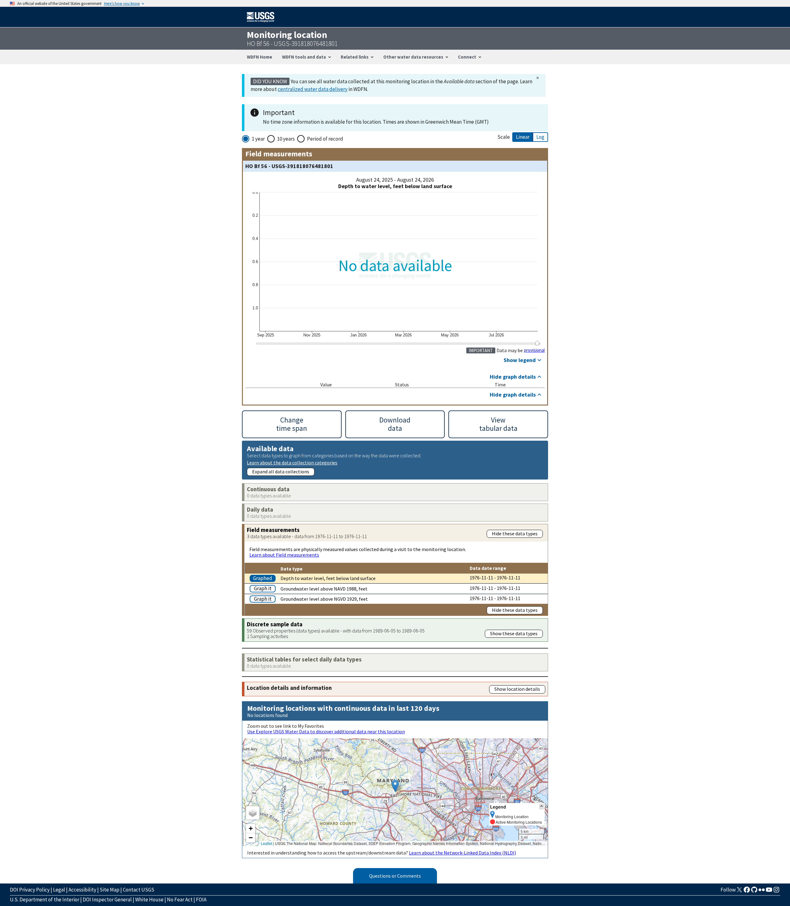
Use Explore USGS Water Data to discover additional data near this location (326, 731)
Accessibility (82, 889)
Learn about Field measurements (284, 555)
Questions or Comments (395, 876)
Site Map (109, 889)
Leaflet (266, 843)
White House (149, 899)
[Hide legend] (541, 806)
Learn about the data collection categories (292, 462)
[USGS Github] (754, 891)
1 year (258, 138)
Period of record (325, 138)
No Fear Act (180, 899)
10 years (286, 138)
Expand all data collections (280, 471)
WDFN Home (259, 57)
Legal (59, 889)
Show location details (517, 689)
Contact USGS (138, 889)
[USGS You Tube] (769, 891)
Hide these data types (515, 533)
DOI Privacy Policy (30, 889)
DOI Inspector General (107, 899)
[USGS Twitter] (739, 891)
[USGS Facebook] (746, 891)
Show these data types (514, 633)
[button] (395, 786)
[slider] (537, 343)
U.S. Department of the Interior (44, 899)
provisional (534, 350)
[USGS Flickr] (761, 891)
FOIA (201, 899)
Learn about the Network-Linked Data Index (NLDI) (462, 853)
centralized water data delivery (312, 89)
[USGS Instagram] (776, 891)
